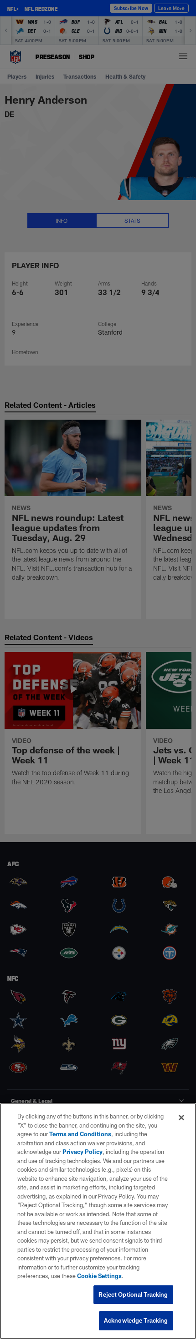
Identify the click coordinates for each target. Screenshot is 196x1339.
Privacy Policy (82, 1151)
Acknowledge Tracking (136, 1320)
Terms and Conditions (80, 1134)
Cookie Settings (99, 1275)
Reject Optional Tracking (133, 1294)
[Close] (181, 1118)
